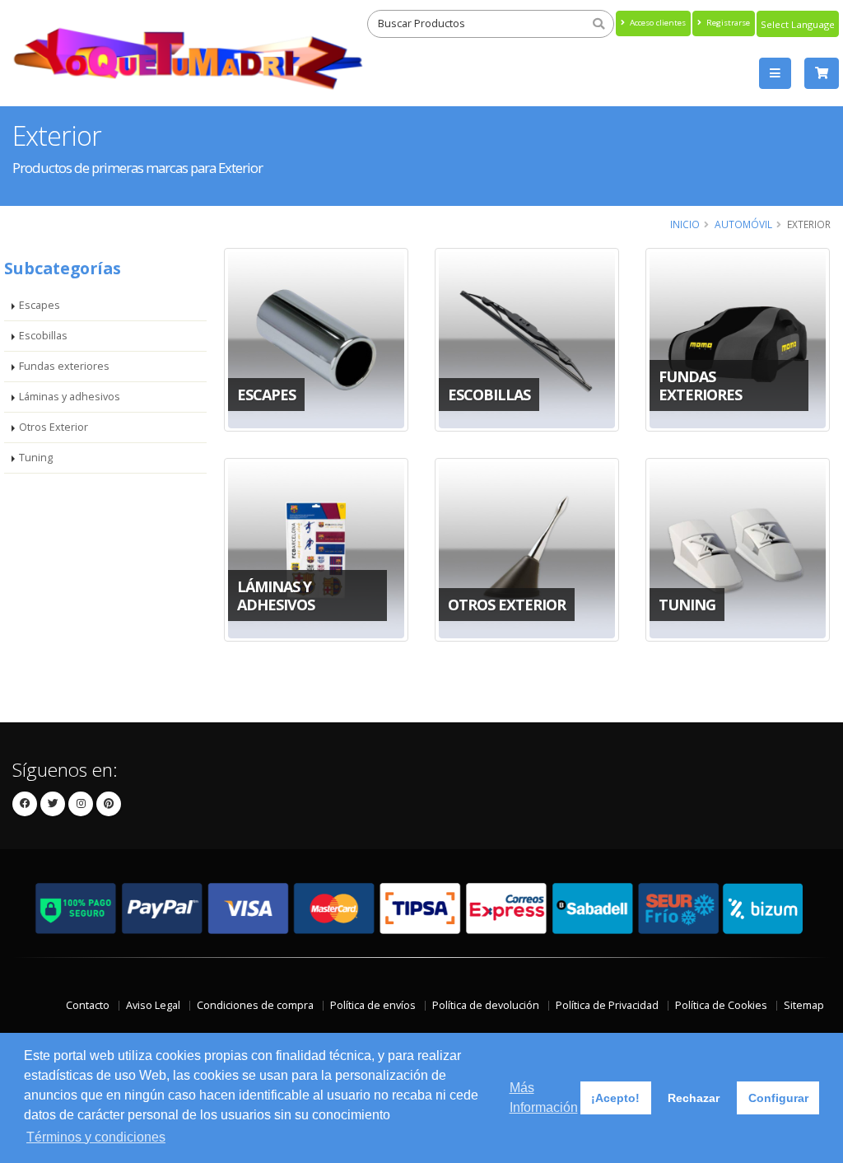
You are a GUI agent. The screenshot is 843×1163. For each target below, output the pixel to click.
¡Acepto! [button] (615, 1098)
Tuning (36, 458)
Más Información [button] (544, 1097)
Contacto (87, 1005)
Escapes (39, 305)
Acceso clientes (656, 22)
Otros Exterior (53, 427)
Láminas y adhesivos (69, 397)
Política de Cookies (721, 1005)
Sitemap (804, 1005)
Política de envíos (373, 1005)
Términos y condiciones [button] (95, 1137)
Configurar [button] (778, 1098)
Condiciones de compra (255, 1005)
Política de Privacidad (607, 1005)
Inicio (685, 224)
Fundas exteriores (64, 366)
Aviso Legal (153, 1005)
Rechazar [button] (694, 1098)
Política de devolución (485, 1005)
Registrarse (727, 22)
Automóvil (743, 224)
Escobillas (43, 336)
